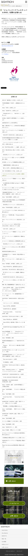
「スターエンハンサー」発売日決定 (10, 303)
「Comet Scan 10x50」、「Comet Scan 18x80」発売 (11, 312)
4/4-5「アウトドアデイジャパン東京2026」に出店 (13, 220)
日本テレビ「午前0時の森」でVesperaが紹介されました (13, 215)
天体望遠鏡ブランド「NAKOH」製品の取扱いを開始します (13, 255)
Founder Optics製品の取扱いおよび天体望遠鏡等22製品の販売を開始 (13, 200)
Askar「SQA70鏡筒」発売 (8, 394)
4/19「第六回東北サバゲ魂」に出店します (12, 171)
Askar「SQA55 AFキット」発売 (9, 427)
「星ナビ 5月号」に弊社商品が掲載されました (13, 168)
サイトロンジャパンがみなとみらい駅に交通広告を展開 (13, 247)
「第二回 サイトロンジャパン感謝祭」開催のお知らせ (13, 273)
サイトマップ (19, 551)
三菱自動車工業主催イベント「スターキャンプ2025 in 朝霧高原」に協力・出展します (13, 355)
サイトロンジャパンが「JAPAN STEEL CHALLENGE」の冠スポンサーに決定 (11, 225)
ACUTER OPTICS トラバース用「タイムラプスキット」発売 (13, 350)
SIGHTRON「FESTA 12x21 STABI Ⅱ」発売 (12, 316)
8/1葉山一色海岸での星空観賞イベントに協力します (13, 119)
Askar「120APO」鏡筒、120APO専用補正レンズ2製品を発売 (13, 385)
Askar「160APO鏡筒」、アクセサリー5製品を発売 (13, 390)
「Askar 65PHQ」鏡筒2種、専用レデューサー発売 (13, 323)
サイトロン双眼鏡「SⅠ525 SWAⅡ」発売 (12, 421)
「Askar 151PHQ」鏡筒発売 (8, 306)
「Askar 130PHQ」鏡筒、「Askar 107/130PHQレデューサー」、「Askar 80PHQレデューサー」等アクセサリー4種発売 (13, 289)
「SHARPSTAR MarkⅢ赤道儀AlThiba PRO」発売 (13, 327)
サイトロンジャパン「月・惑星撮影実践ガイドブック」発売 (13, 294)
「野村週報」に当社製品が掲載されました (12, 406)
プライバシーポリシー (10, 551)
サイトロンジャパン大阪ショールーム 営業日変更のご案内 (13, 158)
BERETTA (4, 536)
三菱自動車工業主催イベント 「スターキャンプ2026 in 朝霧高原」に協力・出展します (13, 193)
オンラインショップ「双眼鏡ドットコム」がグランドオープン (13, 232)
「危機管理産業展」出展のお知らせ (10, 165)
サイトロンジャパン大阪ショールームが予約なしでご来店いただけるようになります (13, 188)
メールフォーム (14, 503)
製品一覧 (4, 538)
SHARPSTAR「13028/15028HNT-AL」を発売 (13, 374)
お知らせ (14, 96)
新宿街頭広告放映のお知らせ (9, 251)
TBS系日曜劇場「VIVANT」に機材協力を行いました (13, 103)
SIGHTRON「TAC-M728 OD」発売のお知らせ (13, 269)
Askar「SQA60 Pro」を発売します (10, 110)
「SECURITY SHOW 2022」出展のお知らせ (12, 135)
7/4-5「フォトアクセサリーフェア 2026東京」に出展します (13, 131)
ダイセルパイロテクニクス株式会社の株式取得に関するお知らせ (13, 433)
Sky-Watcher (5, 533)
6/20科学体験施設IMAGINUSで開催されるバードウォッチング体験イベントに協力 (13, 138)
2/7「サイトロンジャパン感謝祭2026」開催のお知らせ (13, 237)
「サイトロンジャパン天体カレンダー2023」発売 (13, 280)
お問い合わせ (12, 481)
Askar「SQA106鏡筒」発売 (8, 418)
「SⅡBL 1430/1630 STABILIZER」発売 (11, 377)
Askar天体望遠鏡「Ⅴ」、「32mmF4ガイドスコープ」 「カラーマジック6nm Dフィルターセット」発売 (13, 333)
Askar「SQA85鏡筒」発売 (8, 424)
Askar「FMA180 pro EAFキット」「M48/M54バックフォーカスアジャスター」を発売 (13, 370)
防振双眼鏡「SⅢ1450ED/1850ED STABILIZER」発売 (10, 381)
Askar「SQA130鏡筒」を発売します (10, 197)
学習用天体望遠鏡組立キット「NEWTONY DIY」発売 (13, 341)
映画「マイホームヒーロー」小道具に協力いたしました (13, 259)
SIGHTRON (4, 530)
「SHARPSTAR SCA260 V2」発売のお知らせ (13, 277)
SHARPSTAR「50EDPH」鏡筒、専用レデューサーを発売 (13, 414)
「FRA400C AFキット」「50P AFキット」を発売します (13, 114)
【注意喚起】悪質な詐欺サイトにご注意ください (13, 437)
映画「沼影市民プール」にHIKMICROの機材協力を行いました (13, 126)
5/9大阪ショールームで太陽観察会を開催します (13, 162)
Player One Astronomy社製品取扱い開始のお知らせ (13, 446)
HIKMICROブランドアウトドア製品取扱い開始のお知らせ (13, 441)
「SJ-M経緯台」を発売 (7, 362)
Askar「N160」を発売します (9, 107)
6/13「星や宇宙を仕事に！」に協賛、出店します (13, 147)
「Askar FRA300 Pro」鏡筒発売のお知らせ (12, 266)
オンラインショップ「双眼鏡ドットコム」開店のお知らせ (13, 179)
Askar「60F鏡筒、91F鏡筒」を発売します (12, 263)
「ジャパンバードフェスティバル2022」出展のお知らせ (13, 174)
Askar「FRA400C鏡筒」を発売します (11, 207)
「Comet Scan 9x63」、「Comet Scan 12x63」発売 (13, 397)
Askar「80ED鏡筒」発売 (8, 337)
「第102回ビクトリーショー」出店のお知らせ (13, 204)
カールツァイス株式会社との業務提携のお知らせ (13, 241)
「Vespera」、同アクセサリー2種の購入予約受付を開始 (13, 346)
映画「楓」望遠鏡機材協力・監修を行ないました (13, 284)
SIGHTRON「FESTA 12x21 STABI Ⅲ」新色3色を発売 (13, 365)
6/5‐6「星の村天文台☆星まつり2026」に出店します (13, 150)
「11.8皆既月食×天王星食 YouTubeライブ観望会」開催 (13, 184)
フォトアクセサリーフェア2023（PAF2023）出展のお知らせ (13, 211)
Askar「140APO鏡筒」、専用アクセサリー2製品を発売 (13, 409)
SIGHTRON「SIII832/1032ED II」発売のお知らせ (13, 299)
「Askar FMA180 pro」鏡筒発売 (9, 319)
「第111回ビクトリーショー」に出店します (12, 154)
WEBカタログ (5, 544)
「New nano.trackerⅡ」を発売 (9, 359)
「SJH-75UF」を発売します (8, 228)
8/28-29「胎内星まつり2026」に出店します (12, 100)
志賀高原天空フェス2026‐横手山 (9, 122)
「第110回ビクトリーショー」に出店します (12, 244)
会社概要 (4, 541)
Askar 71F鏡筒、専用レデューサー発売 (11, 430)
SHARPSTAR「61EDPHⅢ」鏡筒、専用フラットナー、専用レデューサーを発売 (13, 402)
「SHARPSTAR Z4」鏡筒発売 (9, 308)
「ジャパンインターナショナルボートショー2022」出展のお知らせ (12, 143)
